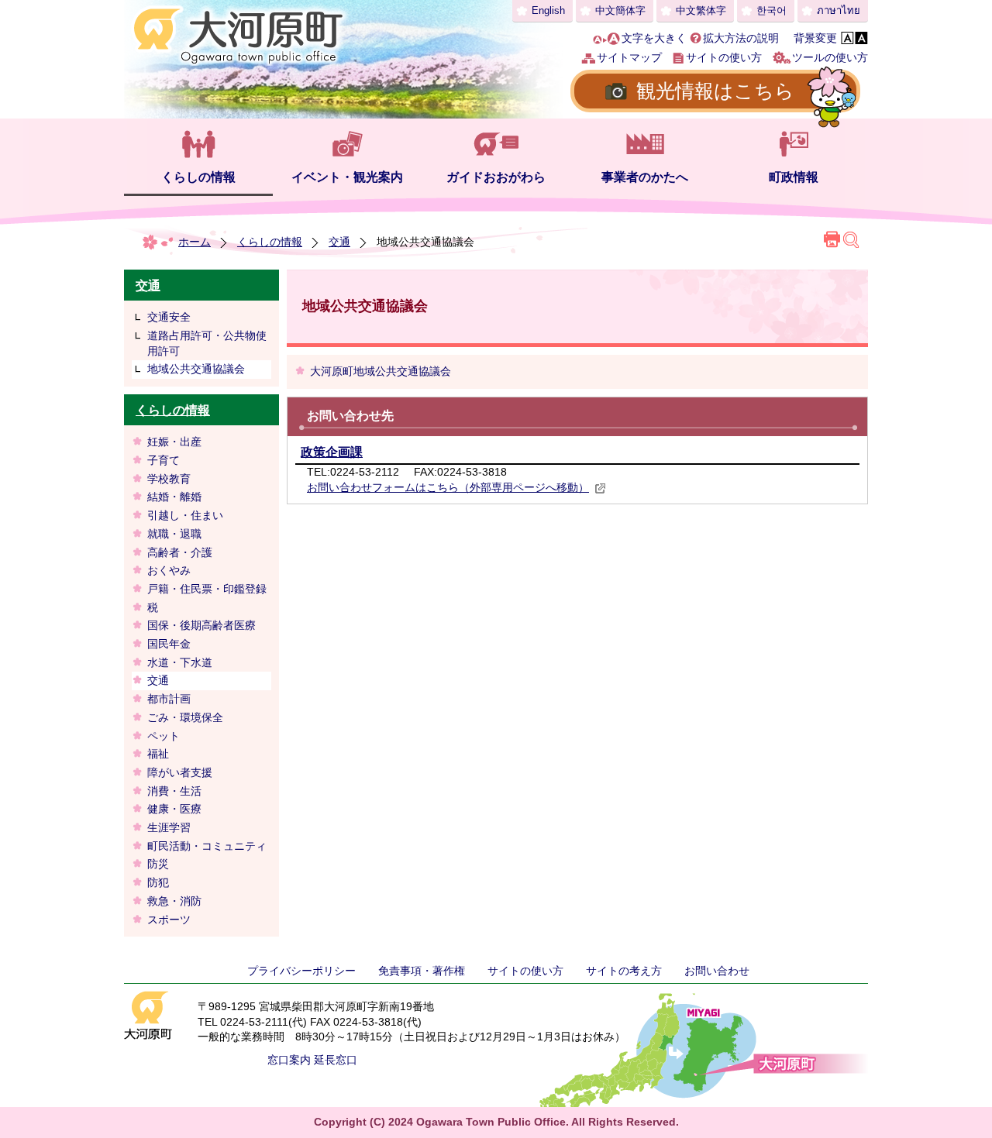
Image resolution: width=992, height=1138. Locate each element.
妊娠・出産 (174, 441)
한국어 (771, 10)
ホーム (194, 242)
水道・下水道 (179, 662)
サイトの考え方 (624, 970)
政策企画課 (332, 452)
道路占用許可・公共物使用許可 (207, 343)
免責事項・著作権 (421, 970)
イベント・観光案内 (347, 177)
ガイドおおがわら (496, 177)
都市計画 (169, 699)
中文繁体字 (701, 10)
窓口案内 (289, 1060)
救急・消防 (174, 901)
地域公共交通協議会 (196, 369)
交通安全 (169, 317)
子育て (163, 460)
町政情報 (793, 177)
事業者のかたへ (644, 177)
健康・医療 (174, 809)
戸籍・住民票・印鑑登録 (207, 589)
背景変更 (815, 38)
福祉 (158, 754)
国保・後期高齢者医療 (201, 625)
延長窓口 (335, 1060)
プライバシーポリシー (301, 970)
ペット (163, 736)
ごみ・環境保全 (185, 717)
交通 (339, 242)
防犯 (158, 882)
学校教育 (169, 479)
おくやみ (169, 570)
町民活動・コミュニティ (207, 846)
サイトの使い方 (724, 57)
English (548, 10)
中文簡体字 (620, 10)
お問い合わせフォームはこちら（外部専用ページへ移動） (448, 487)
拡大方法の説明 (741, 38)
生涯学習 (169, 827)
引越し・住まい (185, 515)
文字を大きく (654, 38)
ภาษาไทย (838, 10)
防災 (158, 864)
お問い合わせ (716, 970)
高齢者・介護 (179, 552)
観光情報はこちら (715, 90)
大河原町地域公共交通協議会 (380, 371)
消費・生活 (174, 791)
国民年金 (169, 644)
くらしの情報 (198, 177)
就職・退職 (174, 534)
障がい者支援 (179, 772)
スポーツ (169, 919)
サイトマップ (629, 57)
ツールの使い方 (830, 57)
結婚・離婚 (174, 496)
